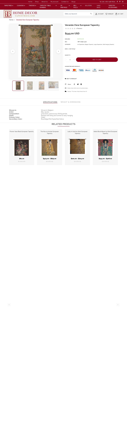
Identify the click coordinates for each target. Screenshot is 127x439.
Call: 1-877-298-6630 (108, 2)
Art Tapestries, (81, 44)
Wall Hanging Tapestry (108, 44)
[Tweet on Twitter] (78, 84)
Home (30, 1)
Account (101, 14)
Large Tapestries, (98, 44)
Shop (37, 1)
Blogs (73, 1)
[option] (35, 51)
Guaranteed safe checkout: (72, 66)
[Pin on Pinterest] (81, 84)
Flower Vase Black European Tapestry (22, 131)
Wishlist (111, 14)
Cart (120, 14)
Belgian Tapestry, (89, 44)
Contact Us (65, 1)
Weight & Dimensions (71, 102)
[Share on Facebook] (74, 84)
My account (54, 1)
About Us (45, 1)
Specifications (50, 102)
